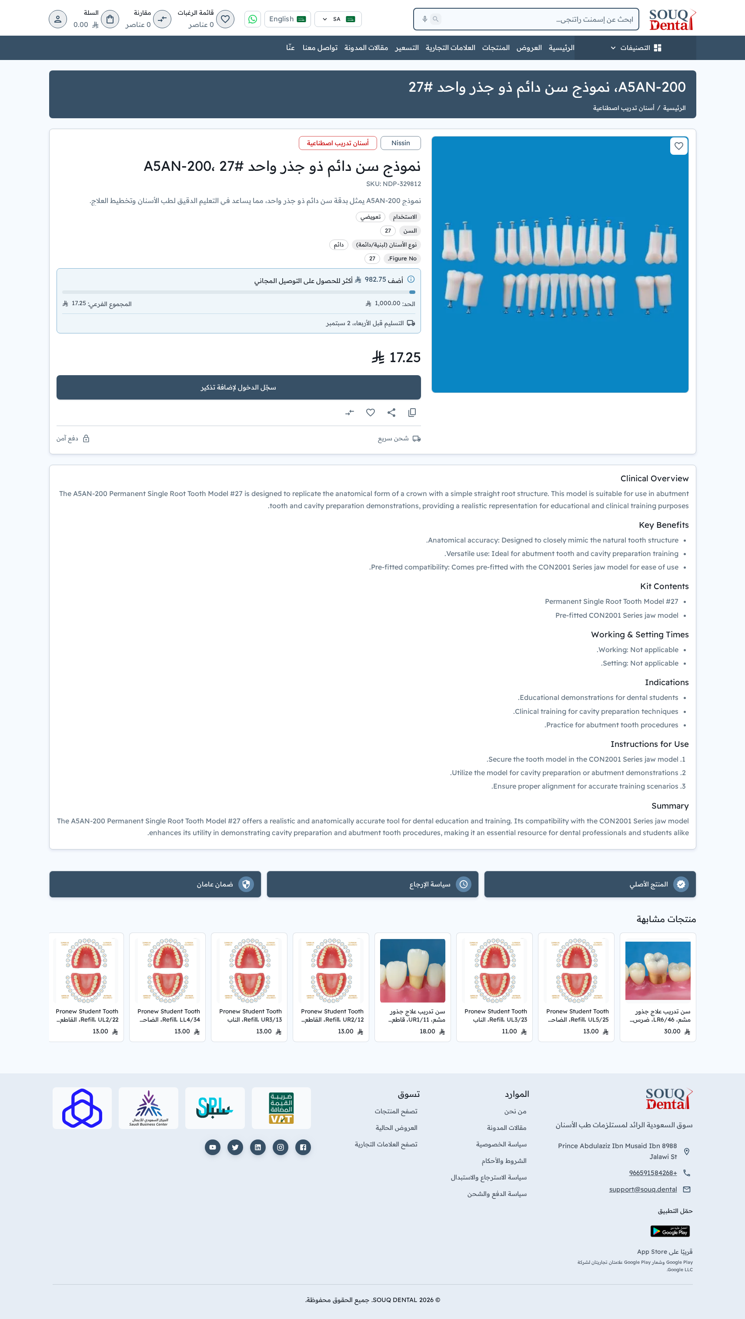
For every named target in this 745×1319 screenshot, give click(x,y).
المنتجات (496, 47)
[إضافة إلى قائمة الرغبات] (370, 412)
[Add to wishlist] (679, 146)
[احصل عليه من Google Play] (670, 1231)
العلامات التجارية (450, 47)
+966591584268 (653, 1173)
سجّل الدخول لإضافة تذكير (238, 387)
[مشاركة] (391, 412)
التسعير (407, 47)
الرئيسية (562, 47)
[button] (225, 19)
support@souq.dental (643, 1189)
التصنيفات (635, 47)
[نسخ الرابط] (412, 412)
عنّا (290, 47)
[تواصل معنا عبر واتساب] (252, 19)
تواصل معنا (320, 47)
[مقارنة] (349, 412)
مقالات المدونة (366, 47)
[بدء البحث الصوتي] (425, 19)
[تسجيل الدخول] (58, 19)
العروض (529, 47)
